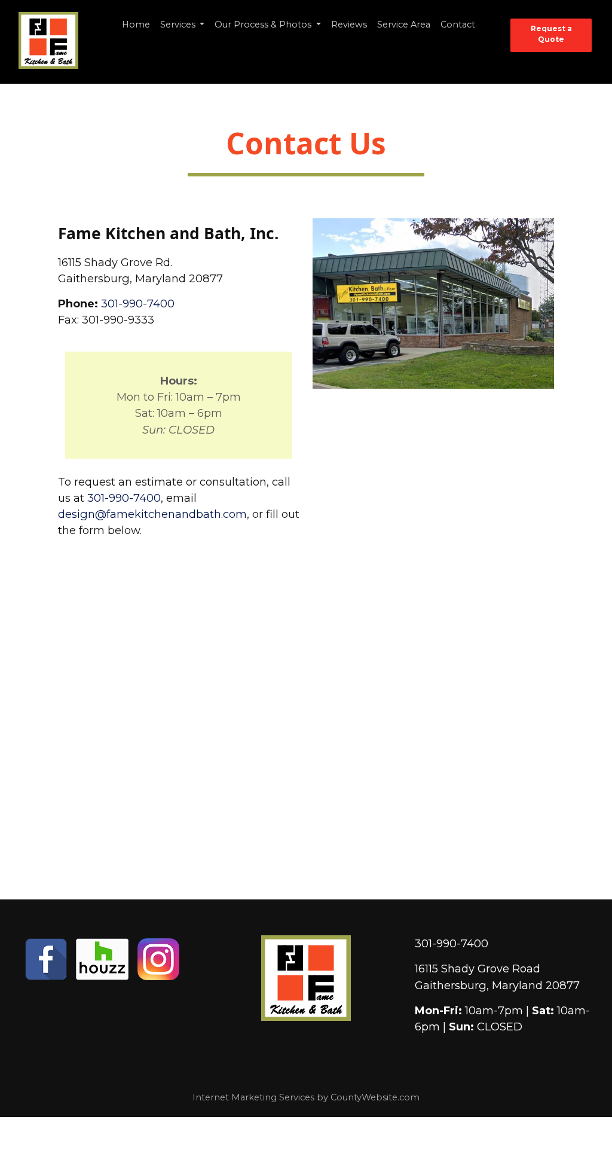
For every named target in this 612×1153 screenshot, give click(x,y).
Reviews (349, 24)
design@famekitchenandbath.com (152, 514)
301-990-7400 (138, 303)
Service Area (403, 24)
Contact (457, 24)
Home (136, 24)
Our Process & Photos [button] (264, 24)
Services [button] (179, 24)
